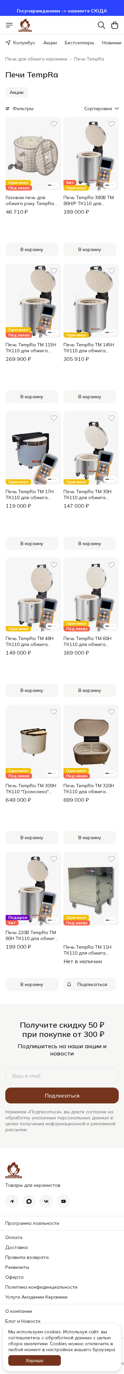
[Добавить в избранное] (54, 124)
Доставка (16, 1247)
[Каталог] (9, 25)
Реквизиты (17, 1267)
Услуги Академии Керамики (36, 1297)
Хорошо (34, 1360)
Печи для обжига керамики (36, 59)
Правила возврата (27, 1257)
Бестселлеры (79, 43)
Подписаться (62, 1095)
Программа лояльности (32, 1223)
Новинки (111, 43)
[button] (16, 92)
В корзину (32, 249)
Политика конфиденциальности (41, 1287)
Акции (50, 43)
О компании (18, 1311)
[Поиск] (101, 25)
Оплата (13, 1237)
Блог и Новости (22, 1321)
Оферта (14, 1277)
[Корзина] (115, 25)
